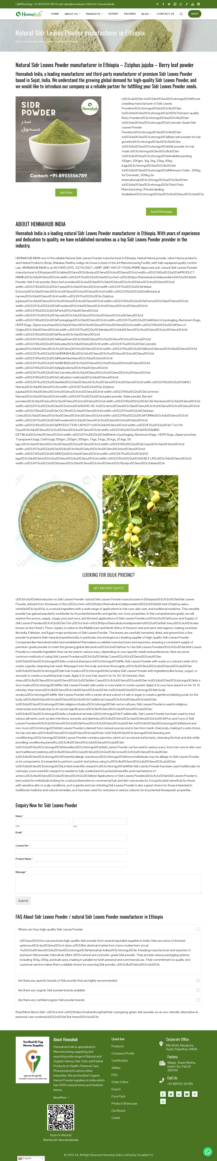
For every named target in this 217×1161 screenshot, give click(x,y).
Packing (130, 14)
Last (75, 826)
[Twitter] (171, 1094)
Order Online (120, 1082)
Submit (23, 901)
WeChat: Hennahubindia (100, 4)
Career (116, 1118)
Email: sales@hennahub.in (70, 4)
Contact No (23, 845)
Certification (120, 1060)
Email (19, 832)
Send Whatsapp (161, 212)
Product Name (24, 858)
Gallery (116, 1068)
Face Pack (118, 1096)
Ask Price (66, 192)
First (17, 826)
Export (113, 14)
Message (21, 872)
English (26, 1158)
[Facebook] (163, 1094)
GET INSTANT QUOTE (108, 588)
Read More (59, 1097)
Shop (194, 14)
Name (20, 816)
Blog (145, 14)
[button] (208, 1152)
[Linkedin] (179, 1094)
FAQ (114, 1075)
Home (55, 14)
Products (93, 14)
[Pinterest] (195, 1094)
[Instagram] (163, 1101)
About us (71, 14)
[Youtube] (187, 1094)
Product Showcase (124, 1103)
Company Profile (123, 1053)
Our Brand (118, 1111)
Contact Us (165, 14)
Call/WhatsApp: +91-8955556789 (35, 4)
